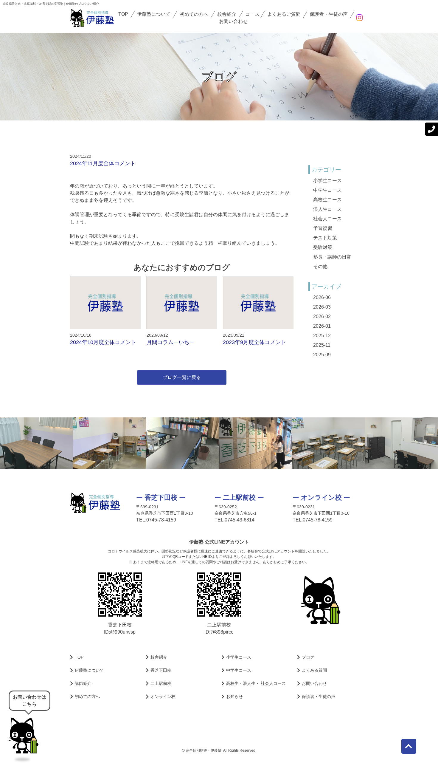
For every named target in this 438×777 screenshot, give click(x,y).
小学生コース (327, 180)
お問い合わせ (233, 21)
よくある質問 (314, 670)
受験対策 (322, 247)
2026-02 (322, 316)
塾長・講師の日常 (332, 256)
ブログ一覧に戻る (182, 377)
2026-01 (322, 326)
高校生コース (327, 199)
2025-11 (321, 345)
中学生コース (327, 190)
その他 (320, 266)
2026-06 (322, 297)
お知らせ (234, 696)
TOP (123, 14)
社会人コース (327, 218)
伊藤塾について (153, 14)
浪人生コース (327, 209)
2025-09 (322, 354)
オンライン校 (162, 696)
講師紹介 (83, 683)
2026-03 (322, 306)
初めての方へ (194, 14)
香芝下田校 (160, 670)
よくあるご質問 (284, 14)
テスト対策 (325, 237)
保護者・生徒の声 (329, 14)
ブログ (308, 657)
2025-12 (322, 335)
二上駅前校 (160, 683)
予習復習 (322, 228)
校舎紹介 (226, 14)
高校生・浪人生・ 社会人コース (256, 683)
